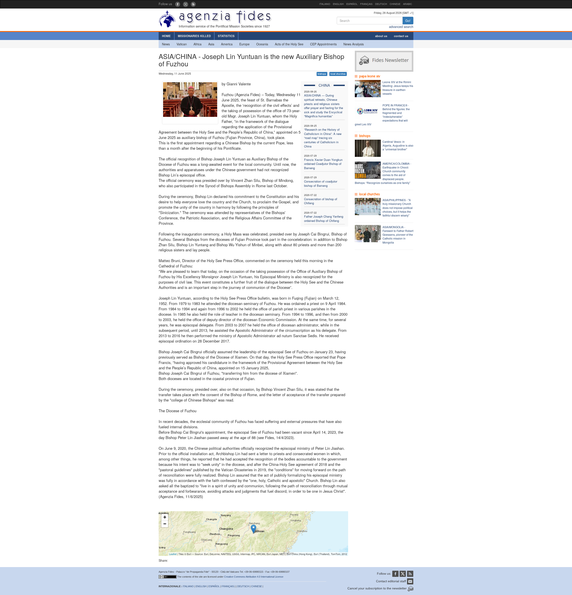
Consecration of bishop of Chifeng (320, 201)
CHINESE (395, 4)
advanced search (401, 26)
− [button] (164, 524)
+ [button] (164, 517)
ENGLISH (338, 4)
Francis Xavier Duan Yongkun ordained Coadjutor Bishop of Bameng (323, 164)
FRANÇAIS (366, 4)
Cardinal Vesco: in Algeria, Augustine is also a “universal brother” (398, 145)
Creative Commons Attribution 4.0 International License (253, 576)
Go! (407, 20)
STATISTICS (226, 36)
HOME (166, 36)
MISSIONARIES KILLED (194, 36)
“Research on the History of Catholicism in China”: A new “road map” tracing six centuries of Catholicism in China (322, 137)
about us (381, 36)
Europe (244, 44)
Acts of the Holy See (289, 44)
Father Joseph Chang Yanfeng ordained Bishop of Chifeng (323, 218)
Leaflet (173, 554)
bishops (322, 73)
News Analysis (353, 44)
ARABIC (407, 4)
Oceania (262, 44)
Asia (211, 44)
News (166, 44)
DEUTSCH (381, 4)
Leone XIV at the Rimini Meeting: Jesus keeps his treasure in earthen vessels (398, 87)
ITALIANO (324, 4)
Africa (197, 44)
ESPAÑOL (352, 4)
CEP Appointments (323, 44)
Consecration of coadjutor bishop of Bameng (320, 183)
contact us (401, 36)
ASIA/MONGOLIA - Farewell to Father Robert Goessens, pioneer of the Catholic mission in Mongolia (398, 234)
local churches (337, 73)
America (227, 44)
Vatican (182, 44)
